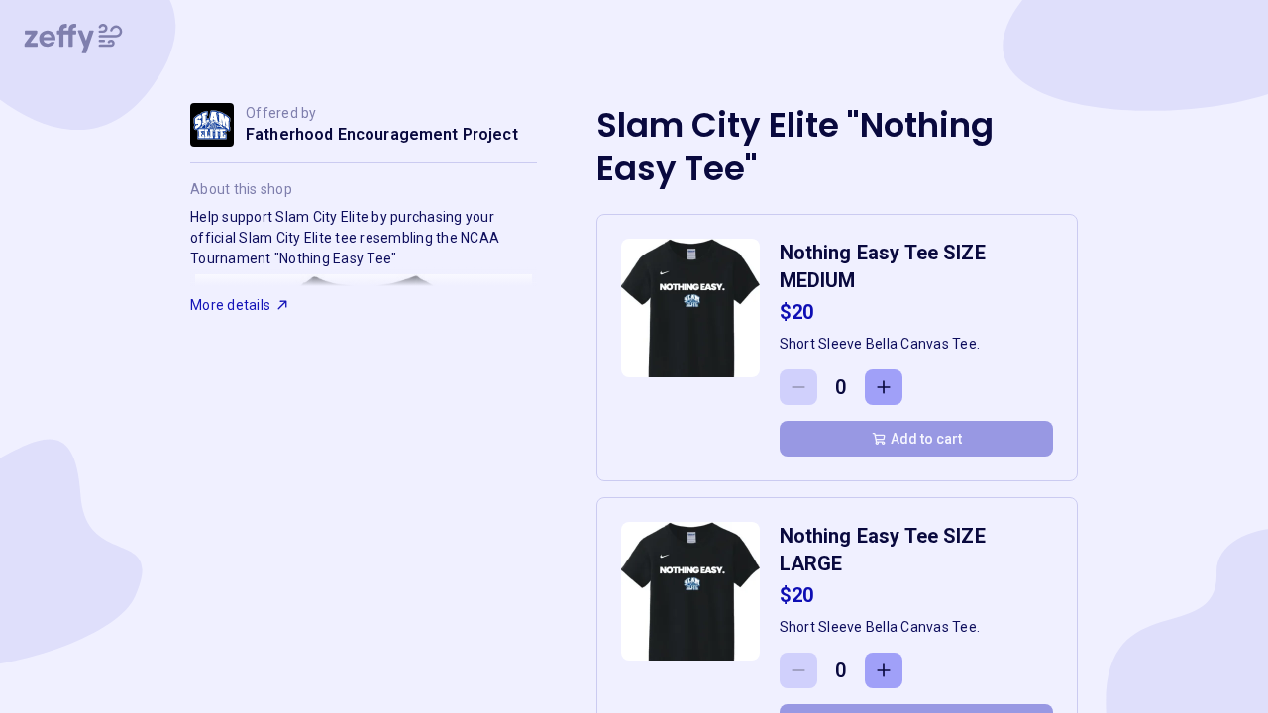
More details (230, 305)
